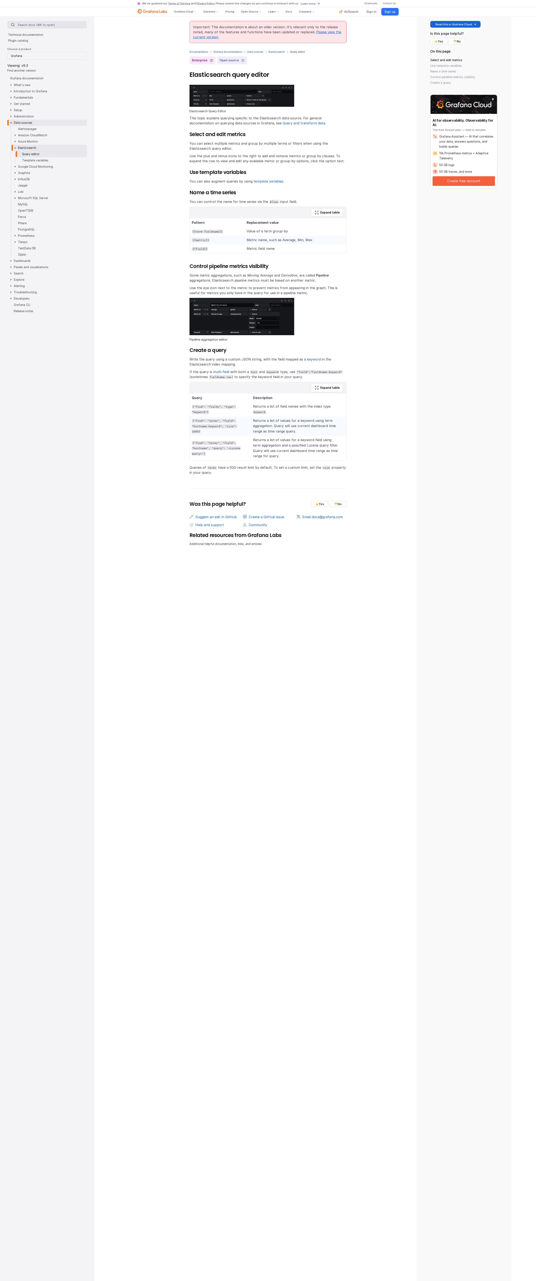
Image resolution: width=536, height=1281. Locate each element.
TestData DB (27, 248)
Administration (24, 116)
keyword (314, 359)
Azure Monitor (28, 141)
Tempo (23, 242)
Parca (22, 217)
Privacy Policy (205, 3)
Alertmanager (27, 129)
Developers (22, 298)
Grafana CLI (22, 304)
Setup (18, 110)
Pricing (229, 11)
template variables (268, 181)
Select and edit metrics (446, 60)
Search (18, 273)
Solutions (209, 11)
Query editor (31, 154)
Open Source (249, 11)
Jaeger (23, 185)
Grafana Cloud (183, 11)
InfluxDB (24, 179)
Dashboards (22, 261)
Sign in (371, 11)
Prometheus (26, 235)
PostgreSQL (26, 229)
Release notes (23, 311)
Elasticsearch (277, 51)
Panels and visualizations (31, 267)
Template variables (35, 160)
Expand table (330, 212)
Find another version (21, 70)
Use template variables (446, 65)
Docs (289, 11)
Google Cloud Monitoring (35, 166)
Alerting (19, 286)
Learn (272, 11)
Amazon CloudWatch (32, 135)
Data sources (255, 51)
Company (305, 11)
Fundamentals (23, 97)
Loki (20, 191)
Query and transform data (304, 123)
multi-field (221, 372)
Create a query (440, 82)
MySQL (23, 204)
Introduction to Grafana (30, 91)
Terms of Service (179, 3)
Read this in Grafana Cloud (454, 24)
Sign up (390, 11)
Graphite (24, 173)
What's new (22, 85)
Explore (19, 279)
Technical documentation (25, 34)
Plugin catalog (18, 40)
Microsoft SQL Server (33, 198)
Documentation (198, 51)
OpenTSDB (25, 210)
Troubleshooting (25, 292)
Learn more (308, 3)
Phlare (22, 223)
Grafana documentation (227, 51)
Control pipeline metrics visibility (452, 77)
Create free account (463, 181)
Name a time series (443, 71)
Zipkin (22, 254)
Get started (22, 104)
